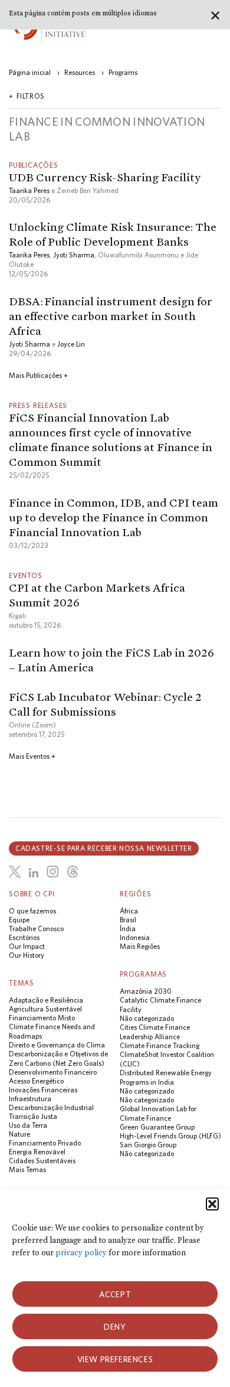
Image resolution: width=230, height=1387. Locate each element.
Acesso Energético (36, 1081)
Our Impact (27, 946)
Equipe (19, 919)
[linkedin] (33, 873)
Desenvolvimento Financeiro (53, 1072)
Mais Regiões (140, 946)
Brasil (128, 919)
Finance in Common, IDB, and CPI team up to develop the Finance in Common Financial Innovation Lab (113, 517)
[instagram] (52, 871)
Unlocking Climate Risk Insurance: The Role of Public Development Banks (112, 234)
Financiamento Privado (45, 1143)
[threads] (72, 871)
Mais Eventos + (32, 756)
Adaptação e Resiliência (46, 1000)
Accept (115, 1294)
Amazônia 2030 (146, 991)
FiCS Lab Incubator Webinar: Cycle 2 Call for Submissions (105, 704)
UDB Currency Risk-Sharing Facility (105, 177)
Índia (128, 928)
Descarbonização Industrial (51, 1107)
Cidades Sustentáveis (42, 1160)
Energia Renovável (37, 1152)
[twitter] (15, 871)
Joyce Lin (71, 344)
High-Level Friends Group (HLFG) (170, 1136)
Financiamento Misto (42, 1018)
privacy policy (81, 1253)
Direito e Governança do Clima (57, 1045)
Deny (115, 1326)
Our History (26, 955)
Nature (19, 1134)
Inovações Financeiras (43, 1090)
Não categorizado (147, 1018)
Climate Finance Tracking (159, 1045)
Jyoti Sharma (73, 255)
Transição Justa (33, 1116)
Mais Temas (27, 1169)
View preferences (115, 1359)
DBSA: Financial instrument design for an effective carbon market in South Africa (110, 316)
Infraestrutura (30, 1098)
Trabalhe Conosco (36, 928)
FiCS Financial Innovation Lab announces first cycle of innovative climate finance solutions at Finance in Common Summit (110, 439)
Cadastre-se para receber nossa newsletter (103, 848)
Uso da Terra (28, 1125)
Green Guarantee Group (157, 1127)
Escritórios (24, 937)
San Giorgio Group (148, 1144)
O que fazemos (32, 911)
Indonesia (135, 937)
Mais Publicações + (38, 375)
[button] (212, 1204)
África (129, 911)
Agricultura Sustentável (45, 1009)
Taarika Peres (29, 190)
